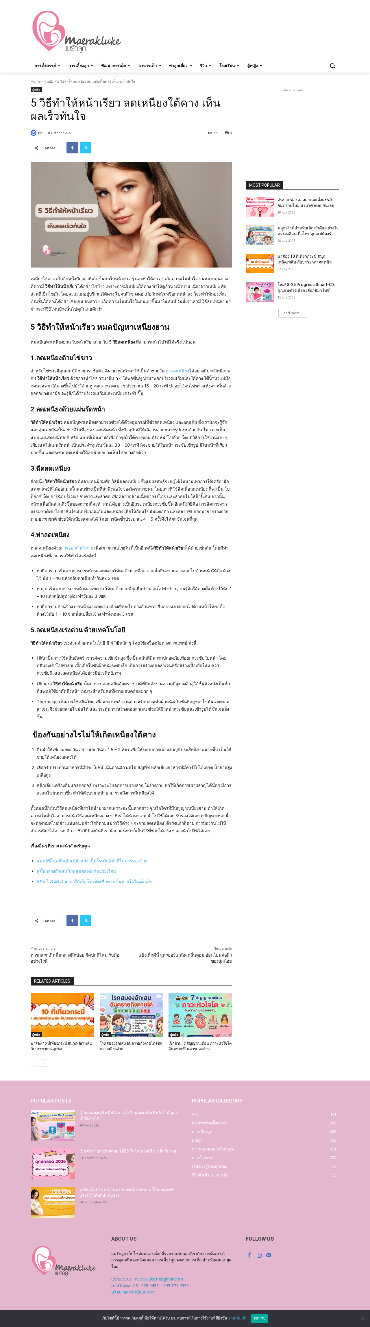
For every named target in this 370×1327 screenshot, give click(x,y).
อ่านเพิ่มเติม (238, 1318)
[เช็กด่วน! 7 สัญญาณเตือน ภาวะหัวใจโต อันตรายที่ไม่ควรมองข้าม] (200, 1015)
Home (36, 81)
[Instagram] (259, 1255)
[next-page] (43, 1063)
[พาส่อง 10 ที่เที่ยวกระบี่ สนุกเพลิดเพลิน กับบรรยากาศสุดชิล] (62, 1015)
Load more (291, 313)
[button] (332, 66)
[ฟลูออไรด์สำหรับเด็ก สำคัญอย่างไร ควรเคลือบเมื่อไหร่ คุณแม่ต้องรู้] (260, 235)
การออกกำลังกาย (77, 548)
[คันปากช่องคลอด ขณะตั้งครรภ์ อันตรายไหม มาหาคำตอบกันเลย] (260, 207)
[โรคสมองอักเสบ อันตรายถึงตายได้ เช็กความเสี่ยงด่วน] (131, 1015)
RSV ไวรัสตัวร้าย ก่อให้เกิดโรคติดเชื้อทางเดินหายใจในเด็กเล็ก (94, 881)
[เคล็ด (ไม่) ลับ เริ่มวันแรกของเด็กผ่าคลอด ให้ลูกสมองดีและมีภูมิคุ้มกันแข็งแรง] (53, 1202)
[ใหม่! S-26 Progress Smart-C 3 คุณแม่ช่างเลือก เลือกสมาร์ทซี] (260, 292)
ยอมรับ (259, 1318)
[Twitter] (85, 147)
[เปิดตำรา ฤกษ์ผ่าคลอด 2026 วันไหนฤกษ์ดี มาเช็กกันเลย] (53, 1163)
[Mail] (268, 1255)
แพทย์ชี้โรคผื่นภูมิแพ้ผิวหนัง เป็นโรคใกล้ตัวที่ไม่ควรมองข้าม (92, 861)
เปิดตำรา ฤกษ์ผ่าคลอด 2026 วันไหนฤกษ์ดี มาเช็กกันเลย (127, 1151)
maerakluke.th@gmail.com (158, 1279)
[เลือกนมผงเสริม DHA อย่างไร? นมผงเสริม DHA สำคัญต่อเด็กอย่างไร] (53, 1125)
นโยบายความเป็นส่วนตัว (133, 1292)
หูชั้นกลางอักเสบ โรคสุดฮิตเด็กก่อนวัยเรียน (76, 871)
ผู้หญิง (49, 81)
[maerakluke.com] (77, 32)
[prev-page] (34, 1063)
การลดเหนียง (176, 371)
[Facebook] (72, 147)
